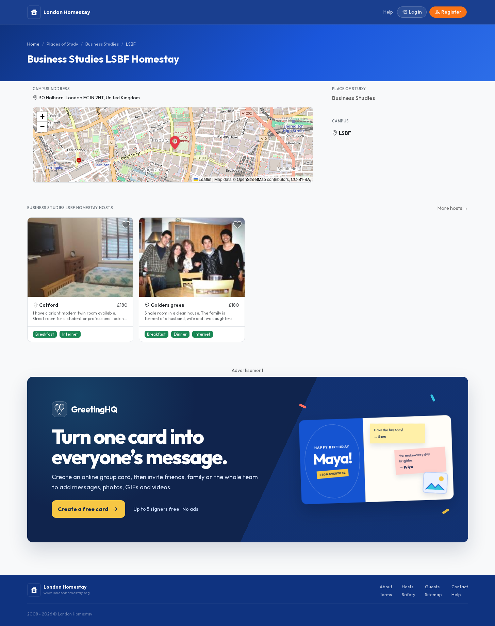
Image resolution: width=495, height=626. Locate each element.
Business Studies (102, 44)
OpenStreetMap (251, 179)
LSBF (345, 133)
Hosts (407, 586)
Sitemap (433, 594)
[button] (173, 140)
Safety (408, 594)
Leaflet (204, 179)
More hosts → (453, 208)
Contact (459, 586)
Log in (415, 12)
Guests (432, 586)
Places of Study (62, 44)
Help (456, 594)
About (386, 586)
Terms (386, 594)
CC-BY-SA (300, 179)
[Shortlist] (126, 225)
